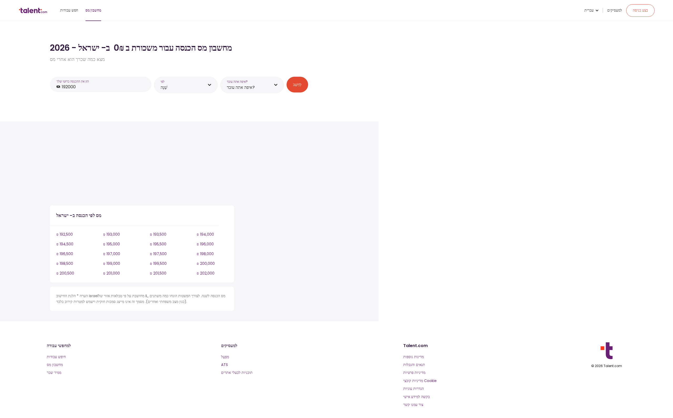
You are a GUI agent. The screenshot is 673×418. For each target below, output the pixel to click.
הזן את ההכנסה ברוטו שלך (73, 81)
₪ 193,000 (111, 234)
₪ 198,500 (64, 263)
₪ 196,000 (205, 244)
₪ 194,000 (205, 234)
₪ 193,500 (158, 234)
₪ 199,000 (111, 263)
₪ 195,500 (158, 244)
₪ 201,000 (111, 273)
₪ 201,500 (158, 273)
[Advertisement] (142, 164)
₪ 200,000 (206, 263)
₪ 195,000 (111, 244)
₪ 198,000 (205, 253)
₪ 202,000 (206, 273)
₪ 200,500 (65, 273)
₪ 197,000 (111, 253)
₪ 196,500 (64, 253)
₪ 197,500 (158, 253)
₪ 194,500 (64, 244)
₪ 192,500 (64, 234)
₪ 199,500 (158, 263)
